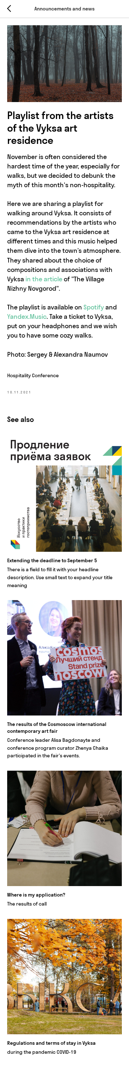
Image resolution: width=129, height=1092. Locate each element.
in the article (43, 279)
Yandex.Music (27, 316)
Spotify (93, 307)
